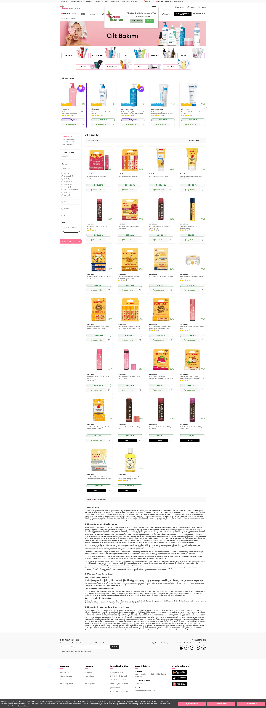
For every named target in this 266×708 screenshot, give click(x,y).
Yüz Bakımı (68, 145)
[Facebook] (192, 649)
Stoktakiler (67, 202)
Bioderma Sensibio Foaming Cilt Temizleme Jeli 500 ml (72, 113)
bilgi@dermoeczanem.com (145, 691)
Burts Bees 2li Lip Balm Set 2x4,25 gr (161, 276)
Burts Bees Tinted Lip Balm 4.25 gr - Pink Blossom (129, 377)
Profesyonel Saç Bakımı (182, 14)
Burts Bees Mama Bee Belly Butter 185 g (191, 277)
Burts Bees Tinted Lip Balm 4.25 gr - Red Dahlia (161, 428)
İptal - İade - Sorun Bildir (130, 1)
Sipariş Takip (89, 676)
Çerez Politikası (23, 706)
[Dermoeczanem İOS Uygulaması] (183, 678)
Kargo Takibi (115, 1)
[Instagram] (203, 649)
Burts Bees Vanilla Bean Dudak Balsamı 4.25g (190, 227)
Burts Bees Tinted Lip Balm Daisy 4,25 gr (97, 227)
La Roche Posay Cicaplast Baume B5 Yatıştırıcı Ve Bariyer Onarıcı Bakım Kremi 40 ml (162, 113)
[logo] (70, 7)
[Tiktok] (198, 649)
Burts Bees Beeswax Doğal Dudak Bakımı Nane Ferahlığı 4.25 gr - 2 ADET (97, 327)
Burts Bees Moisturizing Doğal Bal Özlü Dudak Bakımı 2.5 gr (129, 277)
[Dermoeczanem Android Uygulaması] (183, 672)
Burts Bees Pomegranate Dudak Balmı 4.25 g (128, 227)
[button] (60, 107)
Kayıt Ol (114, 647)
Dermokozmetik (199, 14)
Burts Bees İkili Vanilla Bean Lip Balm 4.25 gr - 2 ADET (98, 277)
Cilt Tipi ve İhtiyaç (69, 139)
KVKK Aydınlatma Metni (118, 680)
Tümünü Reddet (221, 704)
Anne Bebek (83, 14)
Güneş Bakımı (103, 14)
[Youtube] (181, 649)
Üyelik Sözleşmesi (116, 672)
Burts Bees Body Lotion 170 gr (159, 176)
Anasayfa (64, 1)
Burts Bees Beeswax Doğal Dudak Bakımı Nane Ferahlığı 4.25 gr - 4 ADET (129, 327)
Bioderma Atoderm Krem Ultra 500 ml (101, 113)
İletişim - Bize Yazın (102, 1)
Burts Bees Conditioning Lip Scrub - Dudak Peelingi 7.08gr (98, 428)
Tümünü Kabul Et (251, 704)
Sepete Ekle (72, 124)
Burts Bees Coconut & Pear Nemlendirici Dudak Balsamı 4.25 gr (192, 377)
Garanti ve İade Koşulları (119, 691)
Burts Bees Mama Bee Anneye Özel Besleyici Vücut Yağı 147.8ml (129, 478)
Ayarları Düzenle (192, 704)
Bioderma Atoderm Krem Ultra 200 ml (191, 113)
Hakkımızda (88, 1)
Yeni (65, 215)
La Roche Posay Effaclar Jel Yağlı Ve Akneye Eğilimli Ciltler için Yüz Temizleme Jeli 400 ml (132, 113)
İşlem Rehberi (115, 688)
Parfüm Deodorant (166, 14)
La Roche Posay (127, 109)
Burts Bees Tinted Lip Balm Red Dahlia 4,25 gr (159, 227)
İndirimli (66, 209)
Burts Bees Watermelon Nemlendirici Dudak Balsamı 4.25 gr (161, 377)
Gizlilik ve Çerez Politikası (119, 684)
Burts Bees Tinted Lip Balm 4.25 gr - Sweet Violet (192, 428)
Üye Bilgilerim (90, 684)
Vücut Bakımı (68, 142)
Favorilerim (89, 672)
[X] (186, 649)
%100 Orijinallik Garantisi (119, 676)
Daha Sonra (137, 21)
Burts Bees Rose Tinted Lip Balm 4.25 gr (97, 177)
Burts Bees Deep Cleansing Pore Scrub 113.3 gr (191, 177)
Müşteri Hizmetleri (66, 676)
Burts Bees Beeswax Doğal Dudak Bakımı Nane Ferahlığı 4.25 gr (160, 327)
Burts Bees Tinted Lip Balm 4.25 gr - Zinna (129, 428)
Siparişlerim (89, 680)
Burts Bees (90, 174)
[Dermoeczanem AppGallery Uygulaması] (183, 684)
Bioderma (65, 109)
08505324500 (140, 683)
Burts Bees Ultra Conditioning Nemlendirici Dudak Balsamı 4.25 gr (98, 478)
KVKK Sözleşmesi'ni (68, 651)
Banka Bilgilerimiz (76, 1)
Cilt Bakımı (92, 14)
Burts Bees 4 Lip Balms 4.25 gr (128, 176)
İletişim (62, 680)
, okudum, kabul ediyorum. (76, 651)
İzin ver (149, 21)
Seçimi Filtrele (66, 241)
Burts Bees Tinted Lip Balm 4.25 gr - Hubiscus (98, 377)
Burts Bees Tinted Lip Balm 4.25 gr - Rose (192, 327)
